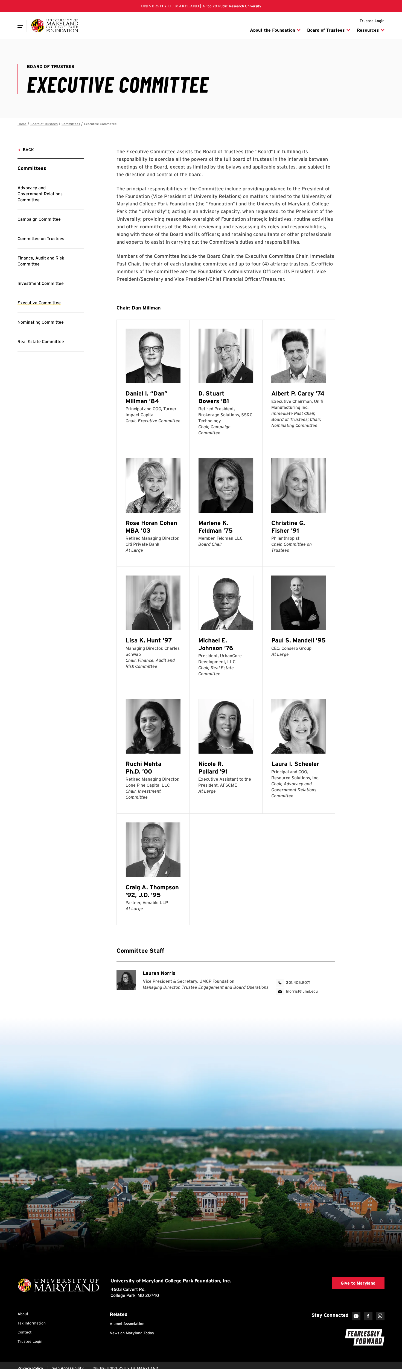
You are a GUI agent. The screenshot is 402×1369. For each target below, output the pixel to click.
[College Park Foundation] (54, 25)
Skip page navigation (21, 121)
